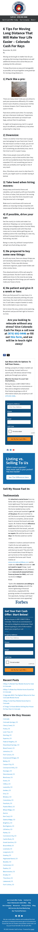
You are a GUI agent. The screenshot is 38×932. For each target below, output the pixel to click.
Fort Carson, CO (8, 755)
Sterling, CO (7, 735)
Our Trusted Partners (19, 911)
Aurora (5, 813)
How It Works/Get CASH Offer (17, 903)
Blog (33, 906)
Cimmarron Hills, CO (10, 768)
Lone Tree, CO (8, 732)
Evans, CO (6, 781)
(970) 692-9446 (22, 17)
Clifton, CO (6, 784)
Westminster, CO (9, 872)
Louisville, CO (7, 787)
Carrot (32, 929)
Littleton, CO (7, 829)
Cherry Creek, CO (9, 725)
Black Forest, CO (8, 748)
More (33, 20)
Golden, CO (7, 790)
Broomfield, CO (8, 846)
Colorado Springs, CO (10, 722)
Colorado (6, 719)
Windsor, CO (7, 797)
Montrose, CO (8, 777)
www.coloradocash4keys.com (18, 562)
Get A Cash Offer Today (10, 20)
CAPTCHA (10, 426)
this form (16, 337)
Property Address (14, 404)
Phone (9, 411)
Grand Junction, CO (9, 842)
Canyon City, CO (8, 764)
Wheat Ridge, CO (9, 810)
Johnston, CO (7, 751)
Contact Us (27, 900)
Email (9, 419)
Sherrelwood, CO (9, 774)
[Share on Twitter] (8, 355)
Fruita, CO (6, 729)
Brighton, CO (7, 823)
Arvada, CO (6, 875)
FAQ (29, 903)
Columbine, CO (8, 800)
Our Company (24, 20)
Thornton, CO (8, 878)
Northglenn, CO (8, 826)
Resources (16, 906)
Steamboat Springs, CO (11, 745)
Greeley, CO (7, 855)
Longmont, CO (8, 852)
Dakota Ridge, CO (9, 820)
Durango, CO (7, 771)
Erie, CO (6, 794)
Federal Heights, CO (10, 742)
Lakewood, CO (8, 881)
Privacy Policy (26, 906)
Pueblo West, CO (9, 807)
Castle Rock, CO (8, 839)
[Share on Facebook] (4, 355)
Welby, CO (6, 761)
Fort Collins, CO (8, 884)
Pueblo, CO (7, 868)
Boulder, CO (7, 862)
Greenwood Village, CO (11, 758)
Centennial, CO (8, 865)
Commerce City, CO (9, 836)
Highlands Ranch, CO (10, 859)
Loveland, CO (7, 849)
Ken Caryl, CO (7, 816)
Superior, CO (7, 738)
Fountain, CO (7, 803)
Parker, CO (6, 833)
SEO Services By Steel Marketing (19, 908)
